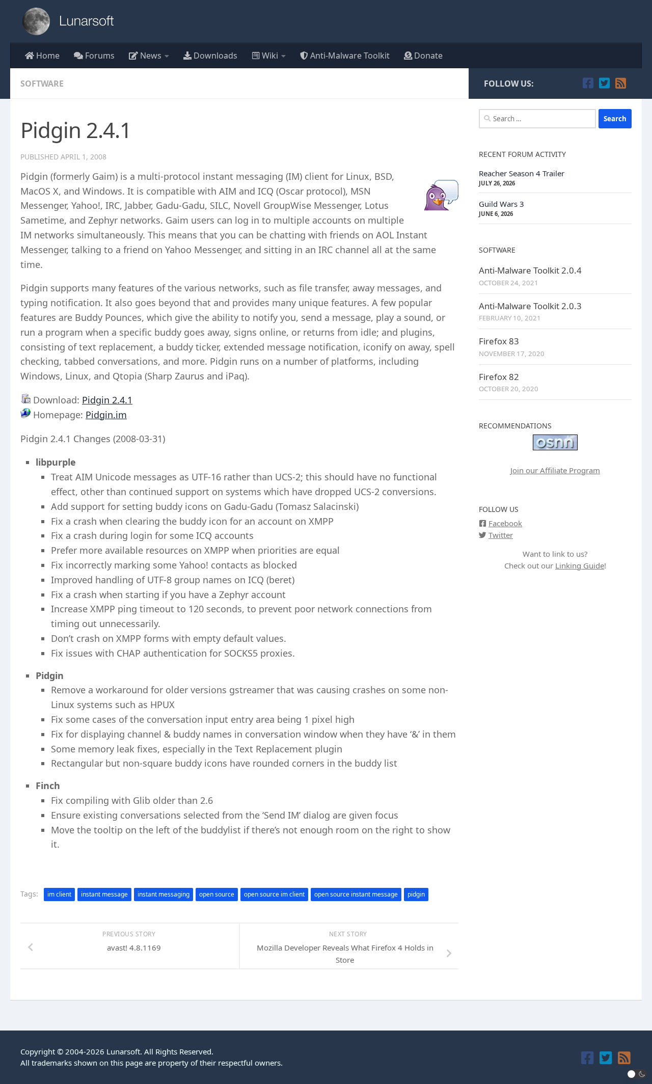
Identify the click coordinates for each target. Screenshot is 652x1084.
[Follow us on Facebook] (588, 83)
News (149, 55)
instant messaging (163, 894)
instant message (104, 894)
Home (47, 55)
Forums (99, 55)
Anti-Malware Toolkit (349, 55)
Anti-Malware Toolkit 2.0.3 (530, 306)
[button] (637, 1074)
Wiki (269, 55)
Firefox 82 (499, 377)
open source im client (274, 894)
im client (59, 894)
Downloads (214, 55)
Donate (427, 55)
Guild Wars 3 (501, 204)
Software (42, 83)
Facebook (505, 523)
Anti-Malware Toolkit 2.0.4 (530, 270)
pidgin (416, 894)
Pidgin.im (106, 415)
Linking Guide (579, 565)
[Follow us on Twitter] (604, 83)
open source (216, 894)
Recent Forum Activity (522, 154)
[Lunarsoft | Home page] (71, 21)
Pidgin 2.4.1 (107, 400)
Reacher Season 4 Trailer (521, 173)
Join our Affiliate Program (555, 470)
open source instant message (356, 894)
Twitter (500, 535)
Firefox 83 (499, 341)
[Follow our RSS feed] (620, 83)
